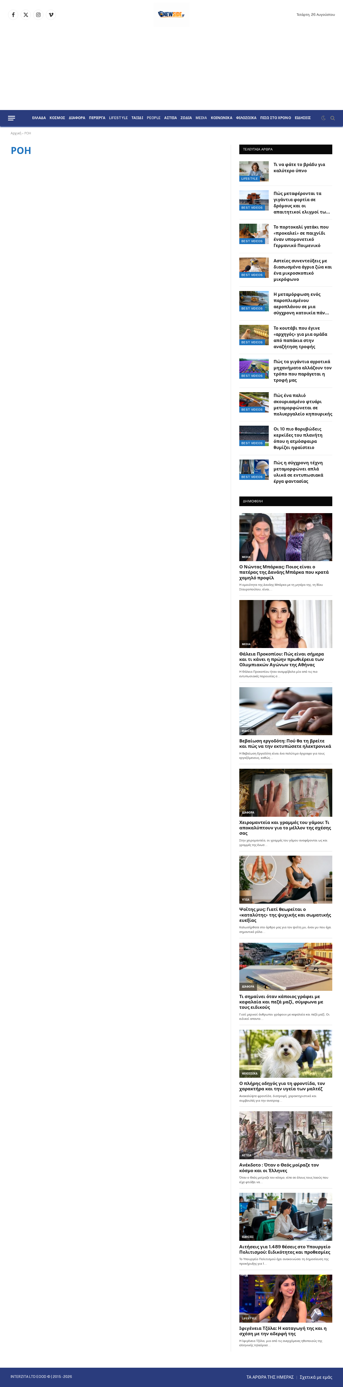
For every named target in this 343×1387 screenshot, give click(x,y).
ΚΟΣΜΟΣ (57, 118)
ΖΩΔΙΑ (186, 118)
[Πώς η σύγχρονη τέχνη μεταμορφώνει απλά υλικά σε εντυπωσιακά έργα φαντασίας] (254, 469)
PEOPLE (154, 118)
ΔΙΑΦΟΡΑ (77, 118)
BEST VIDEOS (252, 207)
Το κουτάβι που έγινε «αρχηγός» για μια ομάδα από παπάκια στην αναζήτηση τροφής (300, 337)
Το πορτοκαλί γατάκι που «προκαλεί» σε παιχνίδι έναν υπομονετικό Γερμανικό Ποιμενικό (301, 236)
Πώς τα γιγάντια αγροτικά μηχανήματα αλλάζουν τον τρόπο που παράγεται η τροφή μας (303, 371)
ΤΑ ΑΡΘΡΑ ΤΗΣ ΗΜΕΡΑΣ (270, 1377)
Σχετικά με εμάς (316, 1377)
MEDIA (201, 118)
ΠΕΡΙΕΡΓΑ (97, 118)
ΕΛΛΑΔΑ (39, 118)
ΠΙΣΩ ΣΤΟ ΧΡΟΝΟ (275, 118)
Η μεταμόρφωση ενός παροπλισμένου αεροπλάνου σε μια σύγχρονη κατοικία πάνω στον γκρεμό (301, 304)
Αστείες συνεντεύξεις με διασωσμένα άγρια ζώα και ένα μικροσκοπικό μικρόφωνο (303, 270)
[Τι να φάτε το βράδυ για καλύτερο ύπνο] (254, 171)
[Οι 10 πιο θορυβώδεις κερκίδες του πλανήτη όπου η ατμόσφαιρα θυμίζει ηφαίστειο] (254, 436)
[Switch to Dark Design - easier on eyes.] (323, 118)
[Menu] (11, 118)
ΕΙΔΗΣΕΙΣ (303, 118)
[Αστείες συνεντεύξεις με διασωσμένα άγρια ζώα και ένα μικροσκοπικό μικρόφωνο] (254, 267)
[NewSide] (172, 15)
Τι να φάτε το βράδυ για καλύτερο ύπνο (299, 167)
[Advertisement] (171, 69)
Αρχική (16, 133)
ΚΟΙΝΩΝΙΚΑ (221, 118)
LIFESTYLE (118, 118)
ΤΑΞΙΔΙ (137, 118)
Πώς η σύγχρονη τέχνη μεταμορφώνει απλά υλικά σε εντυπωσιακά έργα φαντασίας (298, 472)
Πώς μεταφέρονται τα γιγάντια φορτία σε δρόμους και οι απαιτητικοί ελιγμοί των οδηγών (301, 203)
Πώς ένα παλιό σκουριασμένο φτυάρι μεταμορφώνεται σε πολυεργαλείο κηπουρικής (303, 405)
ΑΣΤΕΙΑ (170, 118)
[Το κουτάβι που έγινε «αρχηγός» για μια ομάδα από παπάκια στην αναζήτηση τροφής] (254, 335)
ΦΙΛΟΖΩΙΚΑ (246, 118)
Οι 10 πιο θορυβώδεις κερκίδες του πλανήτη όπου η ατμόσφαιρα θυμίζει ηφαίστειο (298, 438)
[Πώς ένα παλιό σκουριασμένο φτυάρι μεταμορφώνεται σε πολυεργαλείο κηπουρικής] (254, 402)
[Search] (332, 118)
